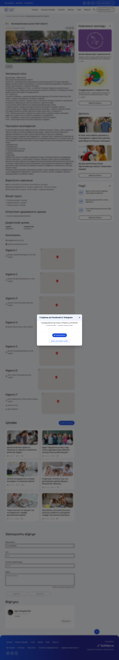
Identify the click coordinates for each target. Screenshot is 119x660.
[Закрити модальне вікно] (79, 317)
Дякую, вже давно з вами (59, 341)
